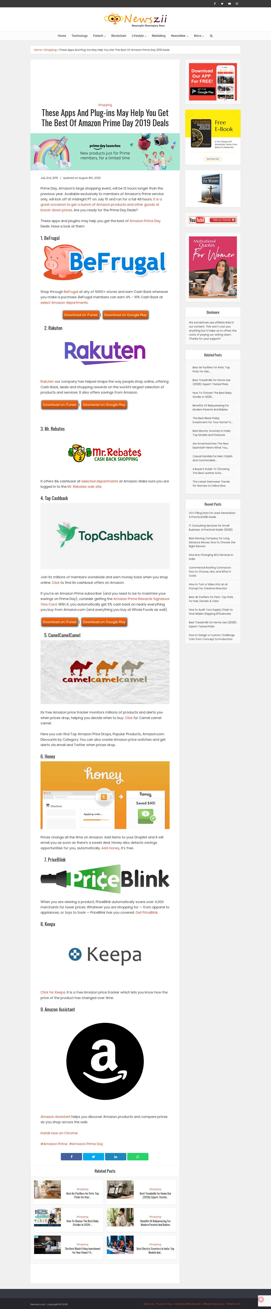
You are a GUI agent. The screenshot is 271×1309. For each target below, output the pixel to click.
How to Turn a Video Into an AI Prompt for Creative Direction (208, 586)
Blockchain (118, 36)
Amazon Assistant (55, 1116)
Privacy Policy (164, 1304)
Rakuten (47, 381)
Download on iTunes (81, 315)
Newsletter (178, 36)
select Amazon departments (64, 302)
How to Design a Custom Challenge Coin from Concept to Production (212, 637)
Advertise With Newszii (187, 1304)
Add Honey (110, 848)
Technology (80, 36)
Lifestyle (138, 36)
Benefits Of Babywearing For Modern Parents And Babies (155, 1223)
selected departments (99, 481)
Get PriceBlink (147, 912)
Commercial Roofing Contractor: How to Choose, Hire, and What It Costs (210, 572)
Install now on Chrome (60, 1133)
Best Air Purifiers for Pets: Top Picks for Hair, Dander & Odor (211, 599)
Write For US (233, 1304)
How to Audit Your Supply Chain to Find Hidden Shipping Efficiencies (211, 612)
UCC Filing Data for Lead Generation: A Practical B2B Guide (212, 515)
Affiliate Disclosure (214, 1304)
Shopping (50, 50)
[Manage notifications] (261, 1299)
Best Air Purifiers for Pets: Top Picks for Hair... (82, 1195)
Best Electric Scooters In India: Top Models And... (155, 1250)
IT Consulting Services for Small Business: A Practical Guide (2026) (211, 528)
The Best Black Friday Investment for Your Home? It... (82, 1250)
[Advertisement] (105, 78)
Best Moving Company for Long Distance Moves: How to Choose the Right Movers (212, 542)
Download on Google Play (125, 315)
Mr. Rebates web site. (84, 486)
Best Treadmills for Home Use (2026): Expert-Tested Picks (213, 624)
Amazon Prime (55, 1144)
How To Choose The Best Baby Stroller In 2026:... (82, 1223)
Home (62, 36)
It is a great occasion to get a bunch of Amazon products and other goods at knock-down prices (101, 204)
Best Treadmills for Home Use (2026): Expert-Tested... (155, 1195)
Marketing (159, 36)
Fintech (98, 36)
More (197, 36)
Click (56, 582)
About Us (148, 1304)
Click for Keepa (53, 992)
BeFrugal (71, 291)
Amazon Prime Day (145, 221)
